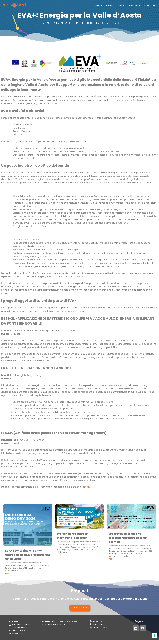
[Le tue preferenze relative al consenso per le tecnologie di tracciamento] (154, 635)
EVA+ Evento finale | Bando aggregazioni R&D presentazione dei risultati (27, 555)
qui (89, 486)
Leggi (7, 573)
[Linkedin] (136, 628)
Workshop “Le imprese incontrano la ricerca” (72, 536)
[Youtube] (143, 628)
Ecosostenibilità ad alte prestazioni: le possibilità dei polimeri (128, 538)
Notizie (146, 5)
